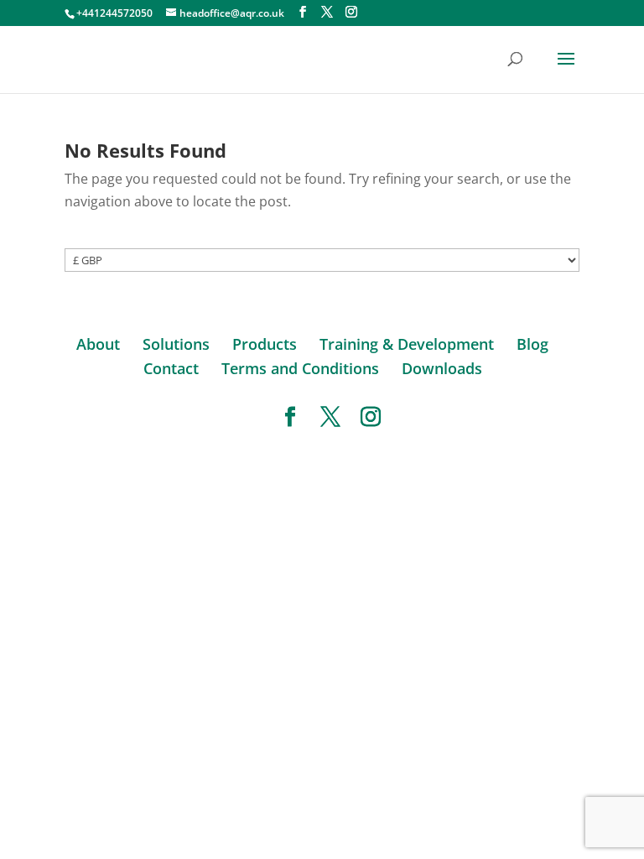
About (98, 344)
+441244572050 (114, 13)
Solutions (176, 344)
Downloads (442, 368)
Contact (171, 368)
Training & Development (406, 344)
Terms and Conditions (300, 368)
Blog (532, 344)
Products (264, 344)
